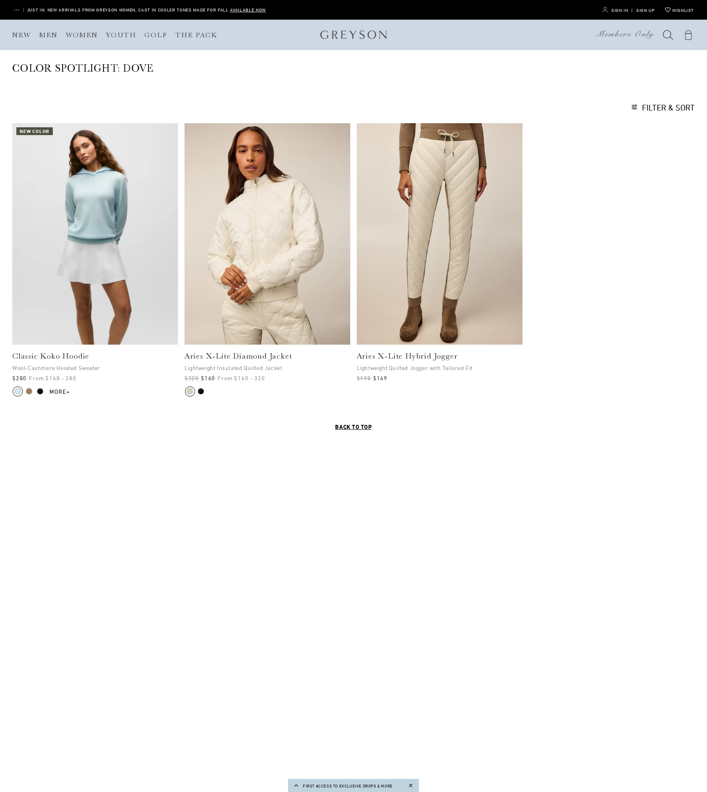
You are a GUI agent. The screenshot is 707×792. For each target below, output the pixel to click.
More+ (60, 391)
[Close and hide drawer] (411, 785)
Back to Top (353, 426)
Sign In (619, 10)
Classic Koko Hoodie (50, 356)
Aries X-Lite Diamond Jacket (238, 356)
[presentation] (95, 234)
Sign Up (645, 10)
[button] (668, 35)
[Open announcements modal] (16, 10)
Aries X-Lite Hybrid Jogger (407, 356)
